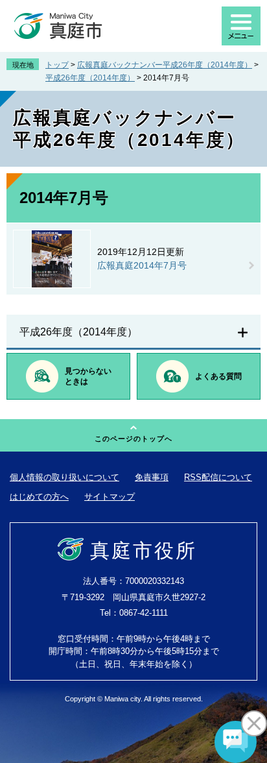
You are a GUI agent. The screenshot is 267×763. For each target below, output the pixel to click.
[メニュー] (241, 25)
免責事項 (151, 477)
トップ (57, 64)
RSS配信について (218, 477)
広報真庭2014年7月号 (142, 265)
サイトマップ (109, 497)
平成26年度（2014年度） (90, 77)
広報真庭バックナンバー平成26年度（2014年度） (164, 64)
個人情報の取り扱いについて (64, 477)
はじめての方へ (39, 497)
